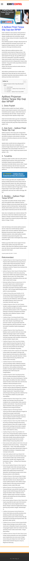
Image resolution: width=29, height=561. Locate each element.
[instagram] (18, 559)
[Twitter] (13, 559)
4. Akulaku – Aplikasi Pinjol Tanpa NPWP (15, 91)
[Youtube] (16, 559)
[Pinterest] (15, 559)
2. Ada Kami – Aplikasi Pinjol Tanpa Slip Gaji (15, 88)
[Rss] (10, 559)
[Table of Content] (24, 81)
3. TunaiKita (8, 90)
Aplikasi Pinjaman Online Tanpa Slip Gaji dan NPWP (14, 84)
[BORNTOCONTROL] (14, 4)
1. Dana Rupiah (9, 87)
